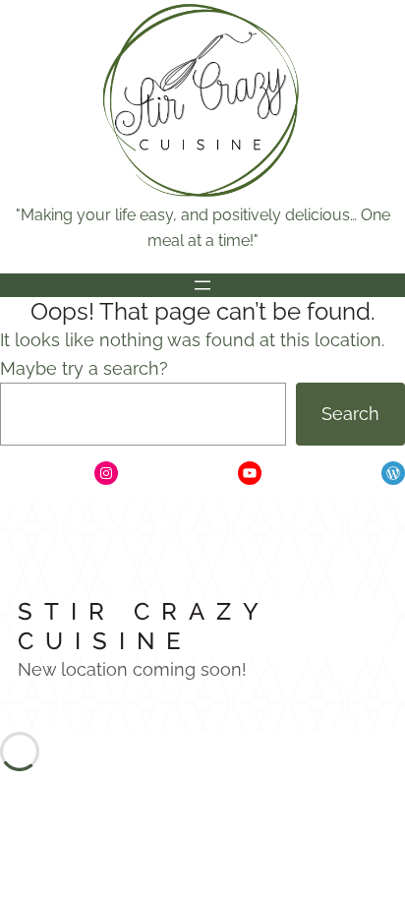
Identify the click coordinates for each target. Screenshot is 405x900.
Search (350, 413)
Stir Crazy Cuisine (143, 626)
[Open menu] (202, 285)
